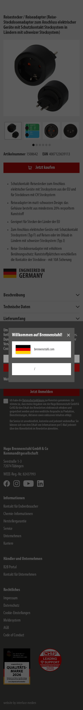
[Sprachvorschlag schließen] (68, 335)
